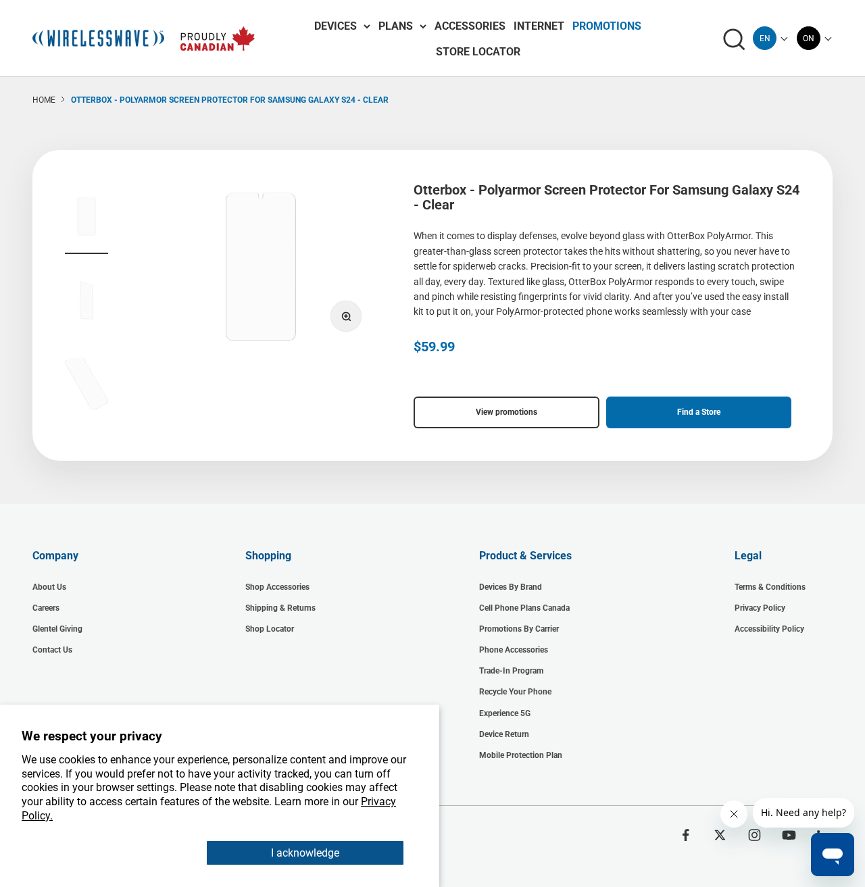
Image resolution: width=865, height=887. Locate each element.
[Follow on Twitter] (720, 835)
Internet (539, 26)
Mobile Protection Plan (520, 755)
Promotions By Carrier (519, 629)
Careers (45, 608)
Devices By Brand (510, 587)
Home (43, 100)
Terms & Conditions (770, 587)
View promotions (506, 412)
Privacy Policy (760, 608)
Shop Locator (269, 629)
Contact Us (52, 650)
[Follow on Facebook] (685, 835)
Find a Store (698, 412)
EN (765, 38)
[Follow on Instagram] (754, 835)
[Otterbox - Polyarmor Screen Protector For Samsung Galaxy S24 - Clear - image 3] (86, 386)
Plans (395, 26)
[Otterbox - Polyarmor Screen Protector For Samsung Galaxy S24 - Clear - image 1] (86, 218)
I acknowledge (305, 852)
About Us (49, 587)
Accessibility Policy (769, 629)
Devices (335, 26)
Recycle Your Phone (515, 691)
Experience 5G (504, 713)
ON (808, 38)
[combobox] (764, 38)
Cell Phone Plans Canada (524, 608)
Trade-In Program (511, 671)
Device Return (504, 734)
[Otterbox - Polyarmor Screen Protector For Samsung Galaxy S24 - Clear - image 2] (86, 302)
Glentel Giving (57, 629)
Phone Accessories (513, 650)
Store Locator (478, 51)
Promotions (606, 26)
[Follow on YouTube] (789, 835)
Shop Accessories (277, 587)
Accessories (470, 26)
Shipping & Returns (280, 608)
